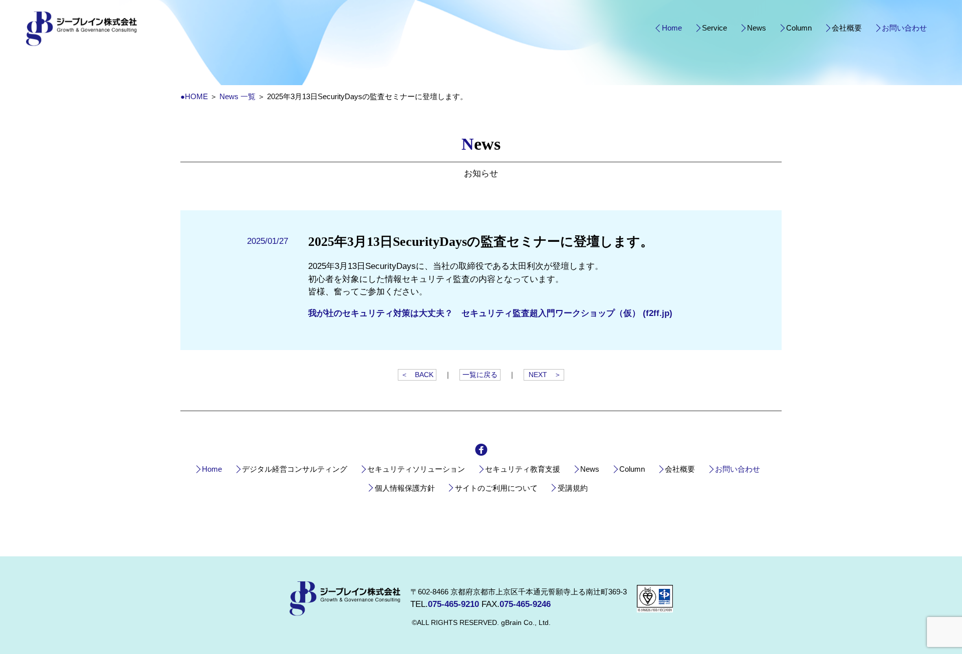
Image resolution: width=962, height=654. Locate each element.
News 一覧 (237, 97)
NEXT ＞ (544, 375)
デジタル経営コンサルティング (294, 469)
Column (799, 28)
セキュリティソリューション (416, 469)
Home (672, 28)
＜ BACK (417, 375)
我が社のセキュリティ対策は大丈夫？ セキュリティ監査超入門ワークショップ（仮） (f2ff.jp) (490, 313)
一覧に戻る (480, 375)
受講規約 (573, 488)
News (756, 28)
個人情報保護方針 (405, 488)
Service (714, 28)
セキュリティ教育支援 (522, 469)
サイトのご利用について (496, 488)
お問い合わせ (904, 28)
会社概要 (847, 28)
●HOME (194, 97)
